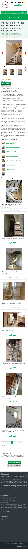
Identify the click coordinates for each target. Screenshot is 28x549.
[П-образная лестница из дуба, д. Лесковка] (14, 225)
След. (20, 442)
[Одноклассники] (7, 79)
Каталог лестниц (6, 522)
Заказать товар (6, 83)
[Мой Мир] (8, 79)
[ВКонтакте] (4, 79)
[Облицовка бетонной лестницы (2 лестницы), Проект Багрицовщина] (14, 417)
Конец (3, 445)
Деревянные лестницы (11, 151)
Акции (3, 535)
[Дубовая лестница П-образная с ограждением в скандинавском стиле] (14, 320)
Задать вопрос (6, 85)
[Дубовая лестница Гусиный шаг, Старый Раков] (14, 383)
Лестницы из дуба (10, 143)
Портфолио (4, 529)
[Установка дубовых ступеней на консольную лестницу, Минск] (14, 258)
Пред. (8, 442)
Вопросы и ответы (6, 532)
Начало (4, 442)
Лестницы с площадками (11, 174)
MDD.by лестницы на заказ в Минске (16, 543)
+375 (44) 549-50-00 (16, 3)
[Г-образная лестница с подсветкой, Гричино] (14, 350)
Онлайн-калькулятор (14, 465)
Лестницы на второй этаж (12, 156)
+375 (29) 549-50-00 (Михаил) (9, 500)
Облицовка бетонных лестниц (13, 147)
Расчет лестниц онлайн (7, 519)
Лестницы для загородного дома (13, 160)
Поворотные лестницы (11, 169)
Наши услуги (5, 526)
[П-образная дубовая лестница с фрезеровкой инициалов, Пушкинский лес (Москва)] (14, 291)
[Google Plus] (10, 79)
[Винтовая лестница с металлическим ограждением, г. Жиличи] (14, 191)
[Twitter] (5, 79)
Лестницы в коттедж (10, 165)
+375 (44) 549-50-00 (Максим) (9, 497)
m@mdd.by (18, 5)
